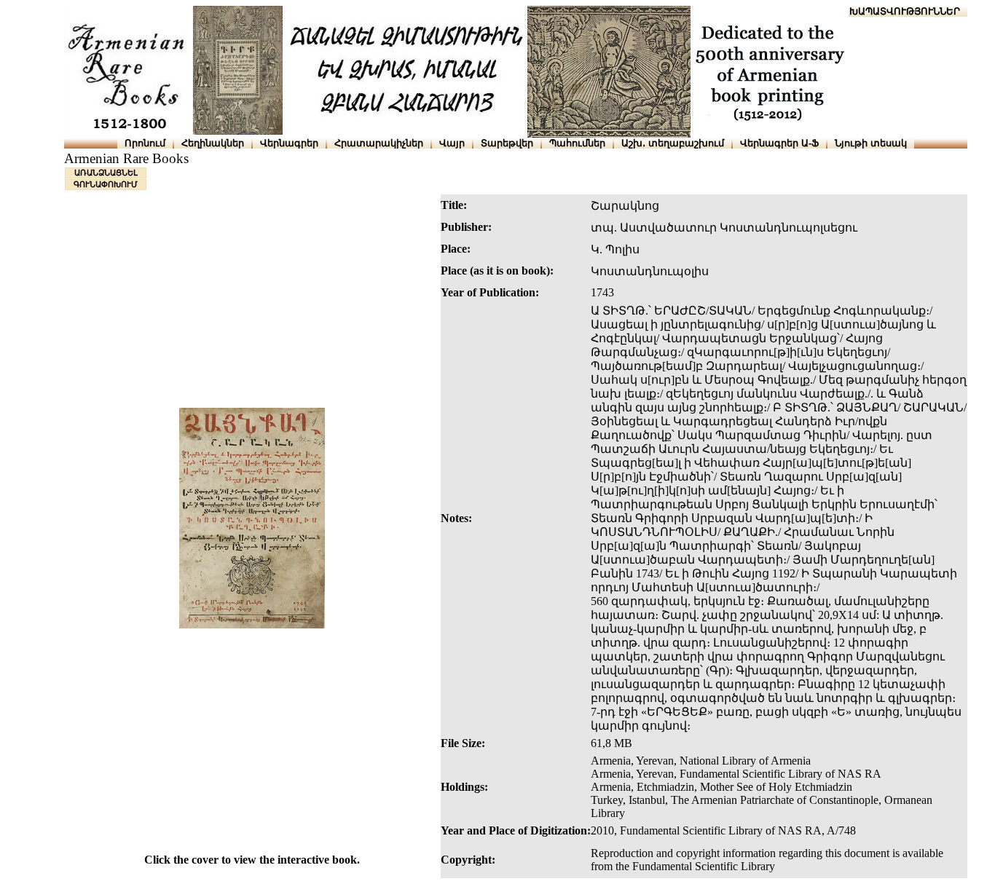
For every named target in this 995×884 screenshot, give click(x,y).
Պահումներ (577, 143)
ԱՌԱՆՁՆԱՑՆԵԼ (106, 172)
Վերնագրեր (289, 143)
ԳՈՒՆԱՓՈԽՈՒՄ (106, 184)
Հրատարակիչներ (378, 143)
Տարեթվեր (507, 143)
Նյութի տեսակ (871, 143)
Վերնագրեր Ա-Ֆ (779, 143)
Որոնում (145, 143)
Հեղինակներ (212, 143)
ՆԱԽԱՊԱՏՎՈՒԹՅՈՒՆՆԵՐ (897, 11)
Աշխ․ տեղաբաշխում (672, 143)
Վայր (452, 143)
